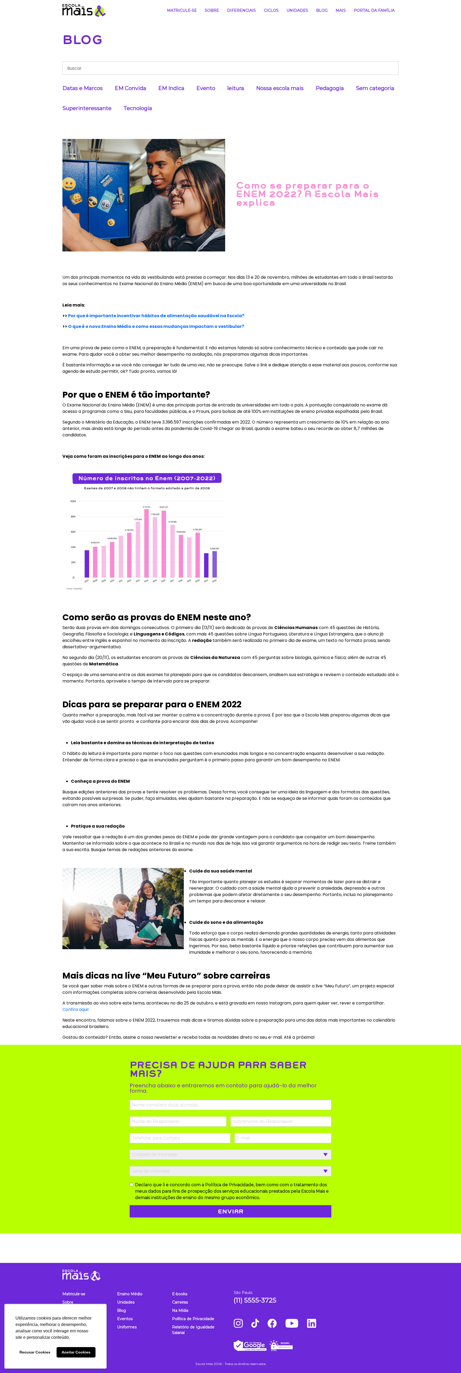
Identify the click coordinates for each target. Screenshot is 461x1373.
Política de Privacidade (193, 1318)
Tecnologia (138, 108)
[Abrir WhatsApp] (448, 1359)
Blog (322, 10)
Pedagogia (330, 88)
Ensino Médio (129, 1293)
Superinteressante (87, 108)
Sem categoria (375, 88)
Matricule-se (182, 10)
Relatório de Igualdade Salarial (193, 1330)
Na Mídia (180, 1310)
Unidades (297, 10)
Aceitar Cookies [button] (76, 1352)
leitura (235, 88)
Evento (205, 88)
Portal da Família (374, 10)
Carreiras (180, 1302)
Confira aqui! (75, 1009)
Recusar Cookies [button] (34, 1352)
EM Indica (171, 88)
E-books (179, 1293)
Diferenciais (241, 10)
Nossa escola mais (280, 88)
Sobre (212, 10)
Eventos (125, 1318)
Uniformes (127, 1327)
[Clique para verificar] (316, 1345)
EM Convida (130, 88)
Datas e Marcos (82, 88)
